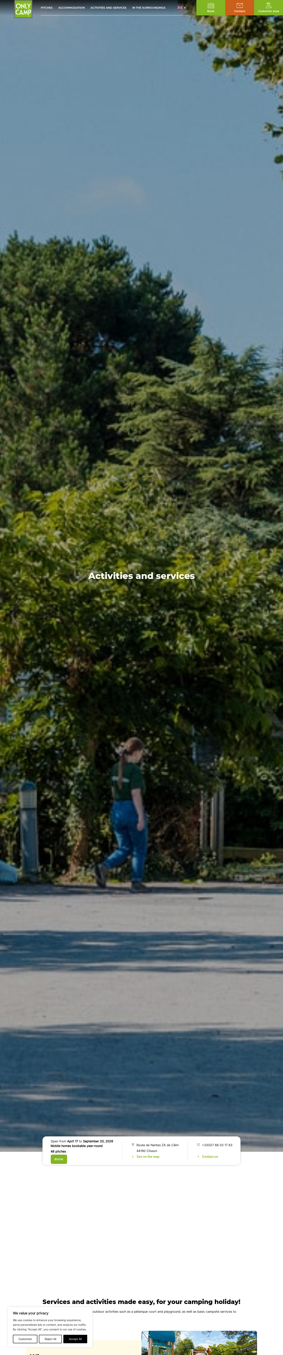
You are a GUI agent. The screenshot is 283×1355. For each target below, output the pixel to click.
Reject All (50, 1339)
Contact (239, 11)
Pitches (47, 7)
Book (58, 1159)
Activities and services (108, 7)
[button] (183, 7)
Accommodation (71, 7)
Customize (25, 1339)
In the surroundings (148, 7)
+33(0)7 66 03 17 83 (217, 1145)
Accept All (75, 1339)
